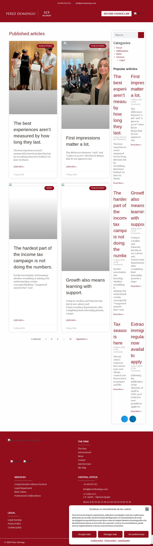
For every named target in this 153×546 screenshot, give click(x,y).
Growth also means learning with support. (85, 286)
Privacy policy (110, 540)
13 (70, 339)
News (119, 54)
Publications (122, 51)
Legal (122, 60)
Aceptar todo (84, 534)
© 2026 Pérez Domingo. (14, 542)
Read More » (118, 183)
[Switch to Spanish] (139, 14)
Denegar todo (110, 534)
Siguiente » (82, 339)
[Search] (141, 35)
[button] (147, 509)
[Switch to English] (28, 461)
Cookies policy (97, 540)
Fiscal (119, 48)
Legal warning (124, 540)
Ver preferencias (136, 534)
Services (120, 57)
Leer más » (19, 167)
